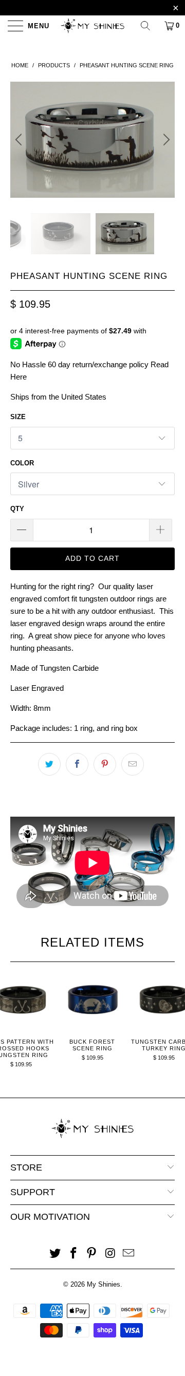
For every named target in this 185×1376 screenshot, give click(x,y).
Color (22, 463)
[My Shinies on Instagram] (110, 1254)
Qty (17, 509)
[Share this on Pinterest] (105, 764)
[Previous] (20, 140)
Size (18, 417)
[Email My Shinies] (129, 1254)
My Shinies (103, 1284)
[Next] (165, 140)
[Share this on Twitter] (49, 764)
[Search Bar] (149, 25)
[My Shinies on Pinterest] (92, 1254)
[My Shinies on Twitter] (55, 1254)
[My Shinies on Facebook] (73, 1254)
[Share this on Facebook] (77, 764)
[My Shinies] (92, 25)
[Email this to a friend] (132, 764)
